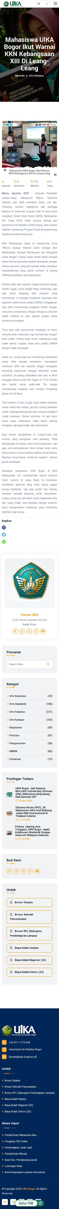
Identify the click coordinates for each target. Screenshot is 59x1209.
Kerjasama (31, 727)
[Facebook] (4, 527)
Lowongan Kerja (13, 1166)
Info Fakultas (31, 711)
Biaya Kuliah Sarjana (26, 947)
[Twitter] (4, 535)
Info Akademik (31, 703)
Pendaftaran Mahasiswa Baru (20, 1135)
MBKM (31, 751)
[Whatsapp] (4, 542)
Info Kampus (36, 75)
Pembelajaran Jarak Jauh (18, 1147)
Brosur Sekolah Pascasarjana (21, 917)
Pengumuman (31, 743)
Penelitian (31, 759)
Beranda (20, 75)
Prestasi (31, 735)
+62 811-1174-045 (19, 1042)
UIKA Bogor (29, 1188)
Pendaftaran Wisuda (15, 1153)
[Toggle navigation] (55, 4)
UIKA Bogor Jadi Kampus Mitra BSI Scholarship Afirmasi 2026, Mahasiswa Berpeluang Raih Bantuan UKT (33, 792)
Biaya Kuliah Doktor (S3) (29, 972)
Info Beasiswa (31, 696)
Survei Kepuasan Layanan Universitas (24, 1172)
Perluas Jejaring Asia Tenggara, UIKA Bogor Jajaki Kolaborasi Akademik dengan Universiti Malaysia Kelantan (32, 831)
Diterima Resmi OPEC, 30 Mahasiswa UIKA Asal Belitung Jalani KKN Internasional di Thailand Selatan (34, 812)
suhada (6, 185)
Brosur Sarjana (23, 902)
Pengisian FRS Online (16, 1141)
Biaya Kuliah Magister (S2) (30, 960)
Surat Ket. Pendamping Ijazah (20, 1159)
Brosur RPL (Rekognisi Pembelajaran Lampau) (26, 933)
